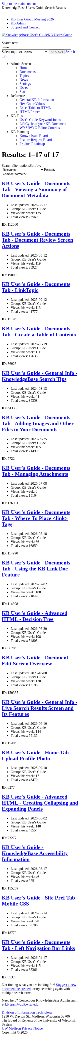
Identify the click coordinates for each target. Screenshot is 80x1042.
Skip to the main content (19, 4)
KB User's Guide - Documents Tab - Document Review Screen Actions (37, 240)
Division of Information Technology (27, 1012)
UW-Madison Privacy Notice (22, 1028)
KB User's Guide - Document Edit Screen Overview (35, 661)
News (24, 80)
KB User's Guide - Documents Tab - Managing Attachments (36, 471)
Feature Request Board (36, 140)
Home (24, 68)
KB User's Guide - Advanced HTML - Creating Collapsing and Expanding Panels (40, 803)
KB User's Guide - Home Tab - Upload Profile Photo (37, 755)
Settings (25, 84)
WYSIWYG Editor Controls (40, 128)
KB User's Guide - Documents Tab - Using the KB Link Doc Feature (36, 569)
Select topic (10, 52)
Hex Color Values (32, 104)
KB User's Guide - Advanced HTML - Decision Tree (34, 616)
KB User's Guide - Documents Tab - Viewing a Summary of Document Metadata (36, 189)
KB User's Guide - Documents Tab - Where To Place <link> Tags (36, 518)
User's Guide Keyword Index (40, 120)
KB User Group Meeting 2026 (32, 19)
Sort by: (35, 165)
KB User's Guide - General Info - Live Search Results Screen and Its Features (39, 708)
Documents (28, 72)
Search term (10, 43)
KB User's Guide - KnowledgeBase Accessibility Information (35, 853)
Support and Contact (25, 27)
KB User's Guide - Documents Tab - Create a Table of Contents (39, 331)
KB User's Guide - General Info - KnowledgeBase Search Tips (39, 376)
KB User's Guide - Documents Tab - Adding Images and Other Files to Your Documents (38, 423)
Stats (23, 92)
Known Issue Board (34, 136)
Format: (49, 169)
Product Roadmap (32, 144)
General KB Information (37, 100)
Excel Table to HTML (35, 108)
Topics (24, 76)
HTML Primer (30, 112)
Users (24, 88)
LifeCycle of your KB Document (43, 124)
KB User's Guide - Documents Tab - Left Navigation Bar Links (38, 945)
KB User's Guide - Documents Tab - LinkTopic (36, 287)
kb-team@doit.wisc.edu (21, 1004)
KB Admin (18, 23)
